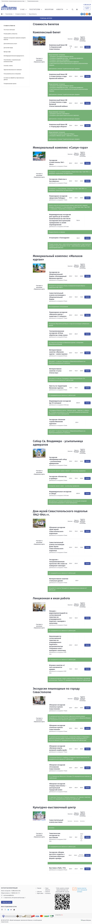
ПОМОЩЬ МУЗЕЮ (46, 18)
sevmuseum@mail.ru (8, 895)
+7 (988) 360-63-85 (15, 890)
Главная (39, 888)
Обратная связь (7, 902)
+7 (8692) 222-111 (15, 893)
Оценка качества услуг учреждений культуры (82, 889)
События (39, 891)
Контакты (48, 893)
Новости (47, 891)
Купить (88, 47)
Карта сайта (40, 893)
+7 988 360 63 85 (87, 4)
